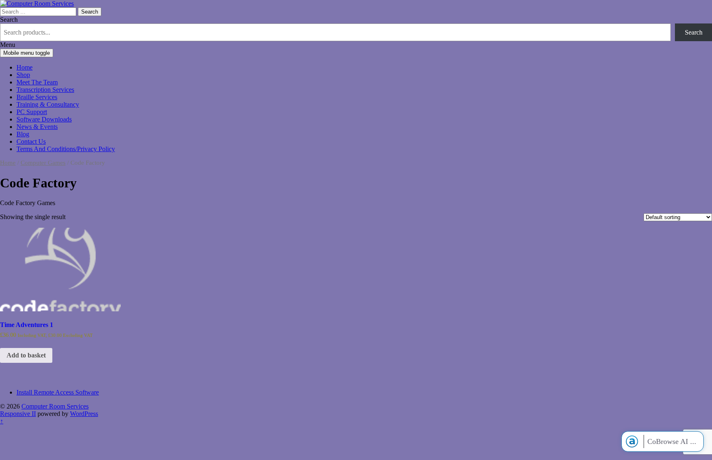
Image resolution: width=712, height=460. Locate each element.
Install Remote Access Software (57, 392)
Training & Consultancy (47, 104)
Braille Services (36, 96)
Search (9, 19)
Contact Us (31, 141)
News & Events (37, 126)
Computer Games (43, 162)
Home (24, 67)
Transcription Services (45, 89)
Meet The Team (37, 82)
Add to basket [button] (26, 355)
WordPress (84, 413)
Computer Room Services (55, 406)
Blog (22, 134)
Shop (23, 74)
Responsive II (18, 413)
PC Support (31, 111)
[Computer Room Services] (37, 3)
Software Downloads (44, 119)
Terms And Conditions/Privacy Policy (65, 148)
